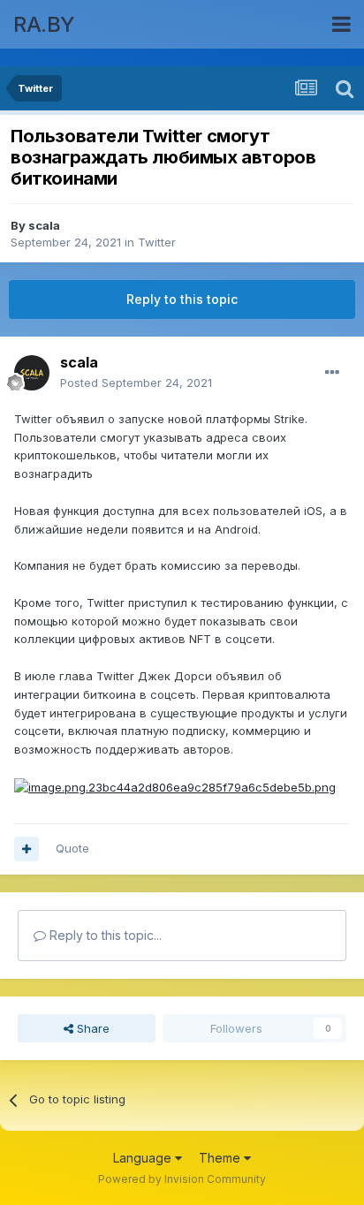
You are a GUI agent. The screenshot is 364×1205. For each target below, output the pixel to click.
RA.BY (44, 24)
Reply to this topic (182, 299)
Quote (72, 848)
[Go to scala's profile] (31, 372)
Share (91, 1028)
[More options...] (332, 372)
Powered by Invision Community (182, 1179)
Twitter (157, 242)
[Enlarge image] (175, 786)
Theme (221, 1157)
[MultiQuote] (26, 849)
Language (144, 1157)
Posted (136, 382)
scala (44, 225)
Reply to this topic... (104, 935)
